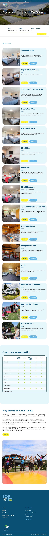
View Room (33, 63)
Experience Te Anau (8, 515)
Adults (32, 28)
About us (6, 434)
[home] (5, 4)
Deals (4, 510)
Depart (20, 28)
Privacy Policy (44, 534)
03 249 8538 (28, 510)
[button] (45, 4)
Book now (24, 63)
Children (38, 28)
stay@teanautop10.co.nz (30, 512)
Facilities (4, 513)
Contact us (28, 508)
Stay (3, 508)
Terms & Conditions (35, 534)
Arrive (9, 28)
